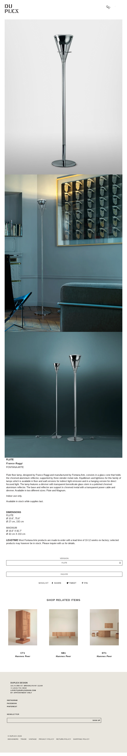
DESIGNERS (13, 739)
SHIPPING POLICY (81, 739)
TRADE (24, 739)
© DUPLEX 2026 (15, 736)
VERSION (64, 558)
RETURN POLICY (63, 739)
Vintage (33, 739)
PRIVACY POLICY (46, 739)
